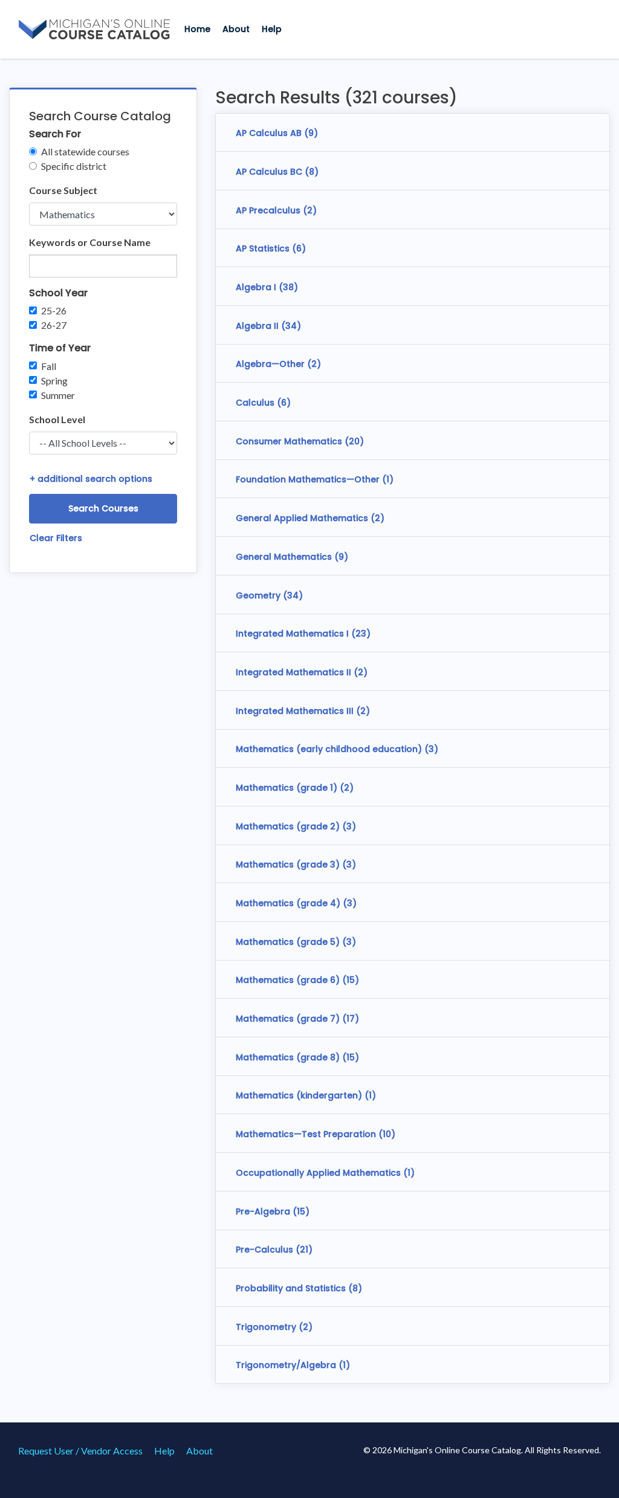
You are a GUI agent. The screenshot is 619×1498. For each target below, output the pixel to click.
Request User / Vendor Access (80, 1450)
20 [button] (354, 441)
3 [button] (431, 749)
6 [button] (299, 248)
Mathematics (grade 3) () (296, 864)
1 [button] (387, 479)
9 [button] (311, 133)
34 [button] (291, 326)
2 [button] (310, 210)
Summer (58, 395)
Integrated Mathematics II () (302, 672)
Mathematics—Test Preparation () (315, 1134)
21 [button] (304, 1249)
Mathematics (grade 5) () (296, 942)
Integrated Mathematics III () (303, 711)
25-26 (53, 310)
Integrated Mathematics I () (303, 633)
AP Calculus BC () (277, 172)
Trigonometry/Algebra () (293, 1365)
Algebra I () (267, 287)
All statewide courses (85, 151)
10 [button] (387, 1134)
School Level (57, 419)
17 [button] (350, 1019)
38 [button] (288, 287)
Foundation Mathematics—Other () (315, 479)
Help (272, 29)
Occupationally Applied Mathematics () (325, 1173)
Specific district (73, 166)
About (236, 29)
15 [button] (350, 980)
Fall (48, 366)
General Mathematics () (292, 557)
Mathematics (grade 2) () (296, 826)
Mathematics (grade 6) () (297, 980)
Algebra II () (268, 326)
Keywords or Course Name (90, 242)
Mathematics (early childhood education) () (337, 749)
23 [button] (360, 633)
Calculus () (263, 403)
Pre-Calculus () (274, 1249)
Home (197, 29)
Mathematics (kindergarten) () (306, 1095)
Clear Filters (56, 538)
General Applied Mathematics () (310, 518)
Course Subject (63, 190)
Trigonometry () (274, 1327)
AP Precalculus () (276, 210)
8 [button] (311, 172)
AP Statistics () (271, 248)
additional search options (91, 479)
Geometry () (269, 595)
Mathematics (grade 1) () (295, 788)
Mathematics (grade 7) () (297, 1019)
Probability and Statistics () (299, 1288)
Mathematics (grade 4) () (296, 903)
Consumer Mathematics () (300, 441)
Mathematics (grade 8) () (297, 1057)
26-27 (53, 325)
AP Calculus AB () (277, 133)
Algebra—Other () (278, 364)
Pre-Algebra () (273, 1211)
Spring (54, 380)
